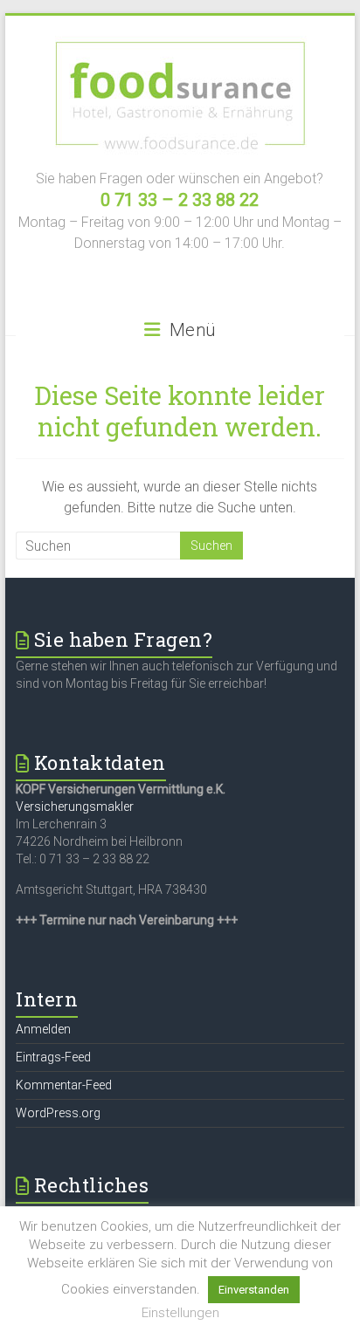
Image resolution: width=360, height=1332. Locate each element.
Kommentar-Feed (64, 1085)
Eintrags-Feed (53, 1057)
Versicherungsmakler (75, 807)
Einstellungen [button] (180, 1313)
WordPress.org (58, 1113)
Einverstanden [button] (253, 1289)
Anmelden (43, 1029)
